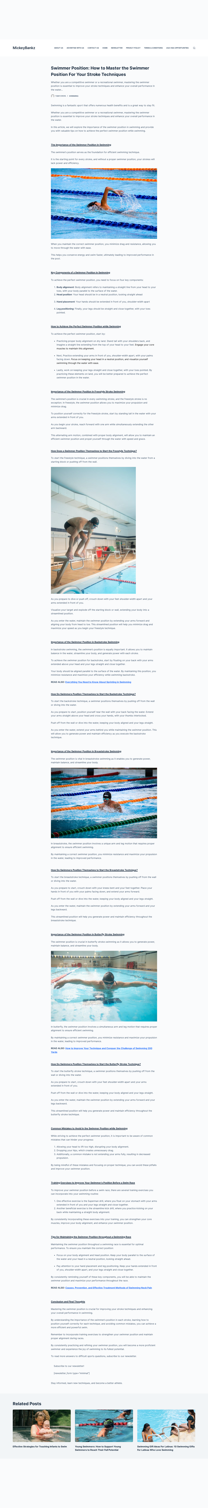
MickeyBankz (24, 48)
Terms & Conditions (153, 48)
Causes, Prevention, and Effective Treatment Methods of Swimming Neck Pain (108, 1287)
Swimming (73, 96)
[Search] (194, 48)
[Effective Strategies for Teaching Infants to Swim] (42, 1426)
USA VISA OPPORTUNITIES (177, 48)
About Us (58, 48)
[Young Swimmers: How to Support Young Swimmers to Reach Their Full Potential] (104, 1426)
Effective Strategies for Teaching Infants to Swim (40, 1446)
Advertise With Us (75, 48)
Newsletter (117, 48)
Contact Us (93, 48)
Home (105, 48)
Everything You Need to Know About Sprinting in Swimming (98, 682)
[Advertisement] (85, 19)
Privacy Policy (133, 48)
